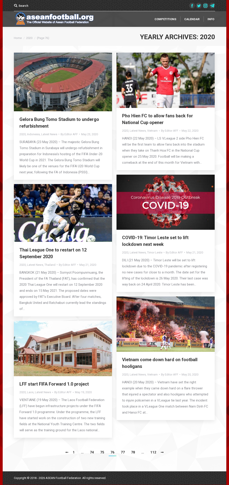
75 (102, 452)
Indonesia (33, 134)
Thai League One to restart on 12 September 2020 (53, 253)
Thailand (50, 264)
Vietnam (152, 130)
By (69, 134)
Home (18, 38)
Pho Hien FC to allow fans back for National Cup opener (157, 119)
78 (133, 452)
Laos (30, 392)
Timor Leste (154, 252)
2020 (22, 134)
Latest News (49, 134)
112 (153, 452)
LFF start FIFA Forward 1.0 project (54, 384)
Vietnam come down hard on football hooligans (159, 363)
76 (112, 452)
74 (92, 452)
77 (123, 452)
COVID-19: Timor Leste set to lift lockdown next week (155, 241)
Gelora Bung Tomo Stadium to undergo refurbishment (59, 123)
